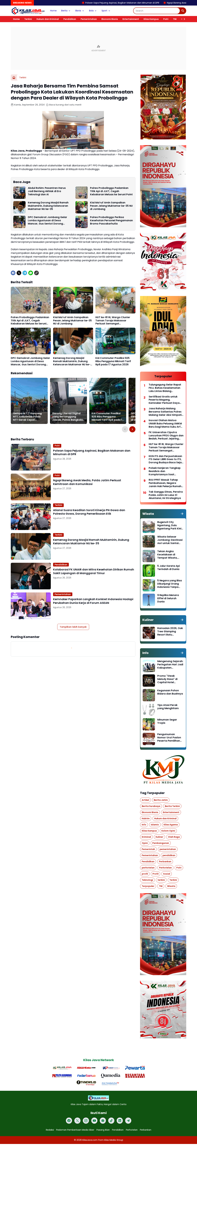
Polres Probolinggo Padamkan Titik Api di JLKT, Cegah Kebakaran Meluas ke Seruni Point (111, 191)
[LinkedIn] (120, 1121)
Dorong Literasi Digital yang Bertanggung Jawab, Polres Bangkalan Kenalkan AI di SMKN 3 (68, 416)
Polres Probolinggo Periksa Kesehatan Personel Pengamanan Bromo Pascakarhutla (111, 220)
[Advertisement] (98, 48)
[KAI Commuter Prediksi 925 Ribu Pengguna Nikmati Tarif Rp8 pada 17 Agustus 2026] (115, 341)
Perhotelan (132, 1129)
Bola (91, 10)
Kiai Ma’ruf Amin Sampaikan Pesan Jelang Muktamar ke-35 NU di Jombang (111, 206)
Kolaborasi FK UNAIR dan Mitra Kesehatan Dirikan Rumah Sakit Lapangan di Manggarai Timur (93, 571)
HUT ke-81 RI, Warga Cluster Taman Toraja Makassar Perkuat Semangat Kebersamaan (112, 320)
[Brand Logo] (62, 1067)
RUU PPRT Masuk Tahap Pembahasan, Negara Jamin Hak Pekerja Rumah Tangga (165, 483)
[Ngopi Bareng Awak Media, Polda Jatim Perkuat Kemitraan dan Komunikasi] (31, 487)
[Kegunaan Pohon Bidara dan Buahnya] (149, 695)
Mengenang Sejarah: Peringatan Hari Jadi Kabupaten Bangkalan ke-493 (170, 664)
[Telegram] (24, 273)
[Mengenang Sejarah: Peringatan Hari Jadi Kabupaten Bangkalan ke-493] (149, 666)
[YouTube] (94, 1121)
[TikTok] (111, 1121)
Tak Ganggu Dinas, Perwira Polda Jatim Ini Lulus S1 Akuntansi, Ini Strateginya (166, 495)
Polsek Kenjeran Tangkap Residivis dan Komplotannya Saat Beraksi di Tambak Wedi (165, 471)
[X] (19, 273)
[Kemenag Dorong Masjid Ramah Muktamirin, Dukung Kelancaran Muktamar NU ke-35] (19, 207)
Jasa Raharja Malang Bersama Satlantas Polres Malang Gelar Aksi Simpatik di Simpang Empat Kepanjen (166, 412)
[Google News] (103, 1121)
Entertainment (131, 19)
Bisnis (78, 10)
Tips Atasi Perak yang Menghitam (168, 707)
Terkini (28, 19)
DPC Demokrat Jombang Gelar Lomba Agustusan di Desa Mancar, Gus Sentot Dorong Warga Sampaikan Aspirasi (47, 220)
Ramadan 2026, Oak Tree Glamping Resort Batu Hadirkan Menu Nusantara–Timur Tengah (170, 631)
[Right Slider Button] (183, 19)
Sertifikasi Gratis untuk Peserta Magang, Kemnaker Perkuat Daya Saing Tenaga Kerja (164, 400)
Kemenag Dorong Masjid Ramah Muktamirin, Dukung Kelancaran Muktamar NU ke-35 (48, 206)
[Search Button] (183, 11)
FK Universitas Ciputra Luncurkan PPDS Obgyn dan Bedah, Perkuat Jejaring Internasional (166, 435)
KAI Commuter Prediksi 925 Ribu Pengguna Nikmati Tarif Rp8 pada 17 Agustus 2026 (113, 361)
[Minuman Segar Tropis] (149, 724)
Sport (104, 10)
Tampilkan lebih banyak (73, 626)
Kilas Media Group (113, 1140)
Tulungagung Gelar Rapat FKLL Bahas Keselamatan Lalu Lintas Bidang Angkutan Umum (165, 388)
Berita (64, 10)
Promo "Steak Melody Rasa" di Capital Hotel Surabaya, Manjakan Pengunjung (170, 679)
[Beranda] (14, 77)
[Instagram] (86, 1121)
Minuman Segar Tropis (167, 721)
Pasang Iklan (103, 1129)
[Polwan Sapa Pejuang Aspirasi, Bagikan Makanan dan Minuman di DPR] (31, 457)
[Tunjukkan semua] (182, 514)
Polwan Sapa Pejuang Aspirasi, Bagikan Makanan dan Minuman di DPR (78, 2)
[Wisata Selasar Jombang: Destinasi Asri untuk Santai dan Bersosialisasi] (149, 541)
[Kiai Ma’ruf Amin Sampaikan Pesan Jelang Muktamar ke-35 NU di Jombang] (81, 207)
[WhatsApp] (30, 273)
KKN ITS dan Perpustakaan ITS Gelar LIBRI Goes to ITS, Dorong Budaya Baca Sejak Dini (166, 459)
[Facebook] (13, 273)
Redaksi (50, 1129)
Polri (165, 19)
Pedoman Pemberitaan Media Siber (75, 1129)
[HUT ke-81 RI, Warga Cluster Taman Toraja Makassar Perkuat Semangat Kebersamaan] (115, 300)
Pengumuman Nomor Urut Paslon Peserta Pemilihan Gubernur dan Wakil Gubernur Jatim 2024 (169, 737)
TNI (175, 19)
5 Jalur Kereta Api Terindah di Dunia (168, 567)
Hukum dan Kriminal (47, 19)
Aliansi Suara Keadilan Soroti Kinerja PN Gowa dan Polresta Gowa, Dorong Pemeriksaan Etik (89, 512)
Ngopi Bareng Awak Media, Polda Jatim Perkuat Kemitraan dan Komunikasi (87, 482)
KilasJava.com (90, 1140)
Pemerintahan (89, 19)
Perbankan (145, 1129)
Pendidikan (69, 19)
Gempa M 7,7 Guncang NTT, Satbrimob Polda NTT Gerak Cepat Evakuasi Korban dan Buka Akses (27, 416)
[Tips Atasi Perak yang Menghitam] (149, 710)
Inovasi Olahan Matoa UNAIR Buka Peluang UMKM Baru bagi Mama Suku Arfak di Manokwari (166, 423)
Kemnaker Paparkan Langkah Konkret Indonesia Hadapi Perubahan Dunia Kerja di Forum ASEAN (93, 601)
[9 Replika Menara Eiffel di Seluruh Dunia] (149, 600)
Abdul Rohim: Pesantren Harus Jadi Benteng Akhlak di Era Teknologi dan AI (47, 191)
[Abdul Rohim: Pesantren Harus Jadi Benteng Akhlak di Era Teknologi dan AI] (19, 193)
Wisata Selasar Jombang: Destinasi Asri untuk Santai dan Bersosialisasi (170, 540)
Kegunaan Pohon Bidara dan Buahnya (170, 692)
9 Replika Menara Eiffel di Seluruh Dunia (168, 598)
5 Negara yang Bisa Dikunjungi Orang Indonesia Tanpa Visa (169, 584)
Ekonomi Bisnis (109, 19)
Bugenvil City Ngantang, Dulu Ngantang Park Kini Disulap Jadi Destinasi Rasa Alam (170, 525)
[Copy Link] (36, 273)
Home (53, 10)
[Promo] (149, 680)
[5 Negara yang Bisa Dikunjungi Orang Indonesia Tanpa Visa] (149, 585)
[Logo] (98, 1097)
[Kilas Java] (28, 11)
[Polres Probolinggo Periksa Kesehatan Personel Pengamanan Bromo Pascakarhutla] (81, 222)
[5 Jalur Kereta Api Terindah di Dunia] (149, 570)
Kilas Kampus (151, 19)
